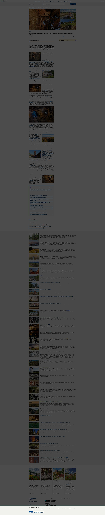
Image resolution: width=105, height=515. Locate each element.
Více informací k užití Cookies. (40, 509)
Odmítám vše (36, 512)
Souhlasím (31, 512)
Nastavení (41, 512)
